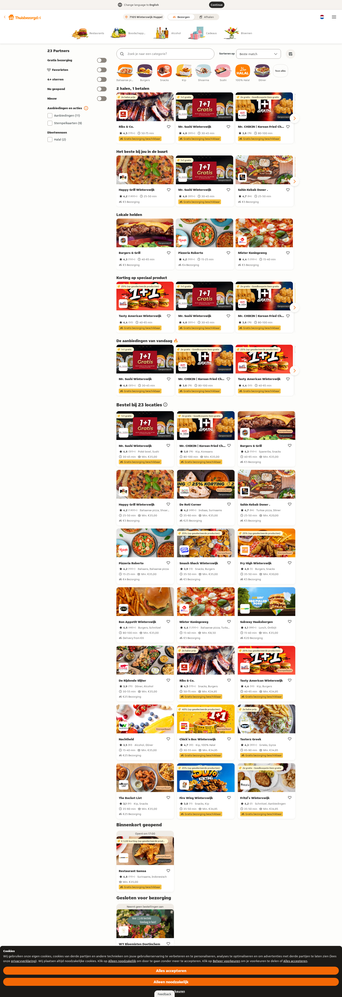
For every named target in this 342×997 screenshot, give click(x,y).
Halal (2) (60, 139)
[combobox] (169, 53)
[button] (22, 17)
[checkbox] (125, 73)
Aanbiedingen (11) (67, 115)
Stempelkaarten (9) (68, 123)
